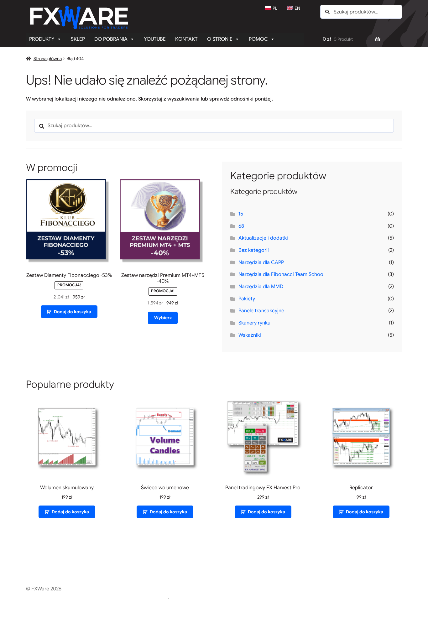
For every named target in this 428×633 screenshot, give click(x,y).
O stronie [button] (219, 39)
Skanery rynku (254, 323)
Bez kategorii (253, 250)
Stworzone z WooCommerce (134, 597)
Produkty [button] (42, 39)
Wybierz (163, 317)
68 (241, 226)
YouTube (155, 39)
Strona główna (48, 58)
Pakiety (246, 299)
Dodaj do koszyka (72, 311)
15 (240, 214)
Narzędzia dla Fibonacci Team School (281, 274)
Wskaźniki (249, 335)
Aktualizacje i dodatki (263, 238)
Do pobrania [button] (111, 39)
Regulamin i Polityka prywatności (63, 597)
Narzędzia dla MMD (260, 286)
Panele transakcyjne (261, 311)
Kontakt (186, 39)
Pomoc (258, 39)
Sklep (78, 39)
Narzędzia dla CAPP (261, 262)
